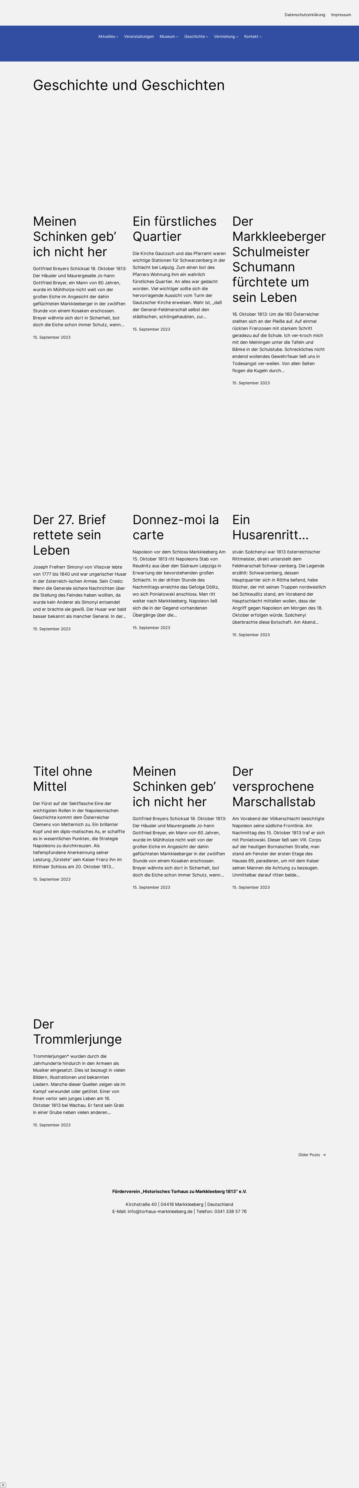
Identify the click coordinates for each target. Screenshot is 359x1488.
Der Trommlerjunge (77, 1032)
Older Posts (312, 1154)
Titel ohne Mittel (62, 779)
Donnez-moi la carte (176, 527)
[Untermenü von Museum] (177, 36)
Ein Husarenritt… (270, 527)
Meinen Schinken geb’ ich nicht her (74, 236)
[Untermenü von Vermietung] (237, 36)
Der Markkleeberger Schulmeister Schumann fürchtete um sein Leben (279, 259)
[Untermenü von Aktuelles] (117, 36)
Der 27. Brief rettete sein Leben (69, 535)
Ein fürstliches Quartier (175, 229)
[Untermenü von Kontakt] (260, 36)
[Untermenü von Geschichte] (207, 36)
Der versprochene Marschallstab (274, 786)
